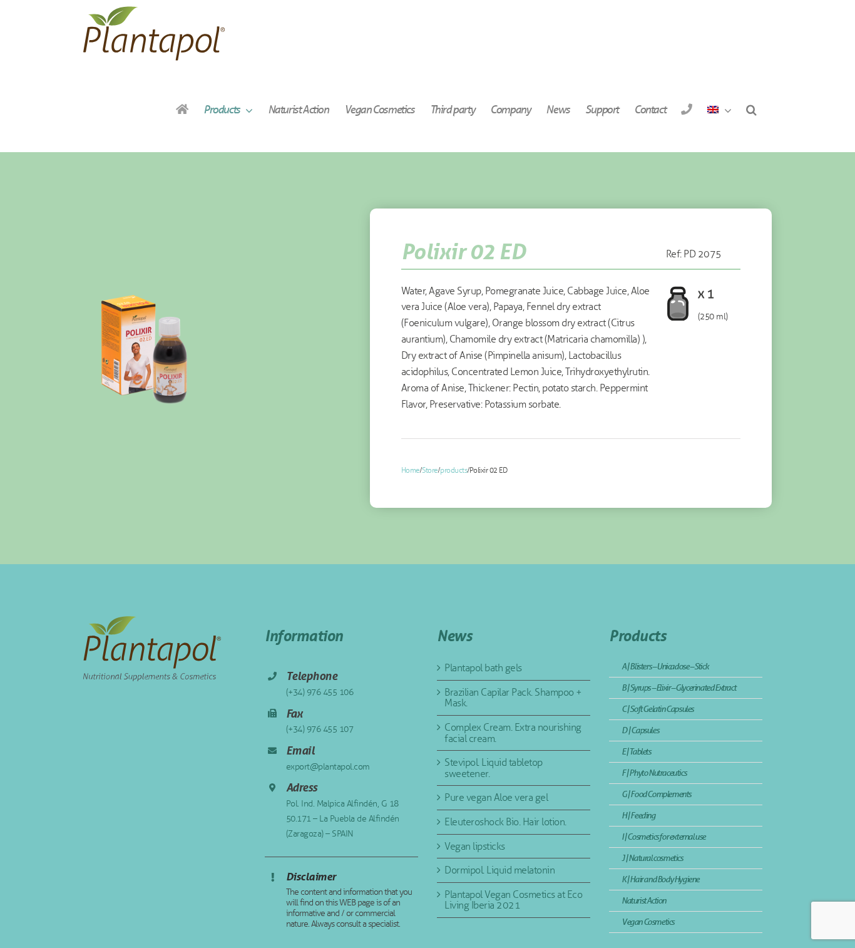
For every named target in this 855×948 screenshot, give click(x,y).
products (453, 470)
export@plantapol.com (328, 766)
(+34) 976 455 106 (320, 692)
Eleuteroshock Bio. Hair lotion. (505, 822)
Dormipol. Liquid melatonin (499, 870)
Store (430, 470)
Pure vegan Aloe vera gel (496, 797)
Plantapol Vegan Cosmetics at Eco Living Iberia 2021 (513, 900)
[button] (751, 109)
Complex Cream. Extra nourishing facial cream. (512, 732)
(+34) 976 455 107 (320, 729)
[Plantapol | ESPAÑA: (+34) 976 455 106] (686, 109)
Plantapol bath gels (483, 668)
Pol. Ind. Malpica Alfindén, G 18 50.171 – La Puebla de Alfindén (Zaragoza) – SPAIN (342, 818)
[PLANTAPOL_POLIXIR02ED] (145, 349)
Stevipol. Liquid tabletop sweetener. (493, 768)
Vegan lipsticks (474, 846)
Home (410, 470)
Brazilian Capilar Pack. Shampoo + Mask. (513, 697)
